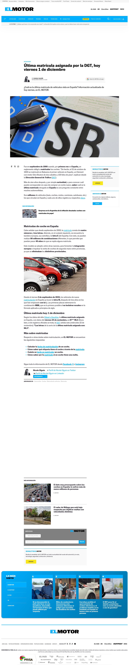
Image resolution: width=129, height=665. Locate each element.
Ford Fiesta (66, 1)
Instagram (80, 364)
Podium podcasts (60, 662)
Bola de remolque (88, 1)
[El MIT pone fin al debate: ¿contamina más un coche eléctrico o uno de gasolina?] (112, 598)
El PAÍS (43, 657)
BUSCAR (97, 203)
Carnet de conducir (76, 1)
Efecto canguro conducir (43, 1)
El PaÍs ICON (68, 662)
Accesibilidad (48, 644)
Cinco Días (68, 659)
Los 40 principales (52, 657)
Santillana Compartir (71, 657)
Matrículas (64, 381)
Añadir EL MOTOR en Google (97, 79)
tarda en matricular (45, 352)
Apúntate (31, 561)
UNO (55, 659)
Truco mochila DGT (56, 1)
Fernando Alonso (98, 1)
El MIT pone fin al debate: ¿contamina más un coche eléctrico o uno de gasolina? (112, 605)
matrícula (68, 230)
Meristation (94, 662)
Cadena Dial (75, 659)
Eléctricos (22, 19)
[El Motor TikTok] (72, 644)
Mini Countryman (30, 1)
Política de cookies (39, 644)
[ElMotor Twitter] (67, 644)
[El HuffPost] (114, 9)
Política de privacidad (14, 644)
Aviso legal (4, 644)
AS (8, 600)
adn (91, 657)
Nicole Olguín (38, 78)
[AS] (99, 9)
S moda (76, 662)
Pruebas (38, 19)
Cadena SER (79, 657)
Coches (44, 381)
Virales (46, 19)
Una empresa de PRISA (26, 658)
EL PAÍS (9, 595)
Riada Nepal (108, 1)
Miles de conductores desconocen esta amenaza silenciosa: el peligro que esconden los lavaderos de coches (65, 606)
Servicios (85, 19)
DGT (54, 177)
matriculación (29, 300)
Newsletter (66, 19)
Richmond (42, 662)
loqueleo (84, 662)
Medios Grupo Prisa (26, 663)
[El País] (93, 9)
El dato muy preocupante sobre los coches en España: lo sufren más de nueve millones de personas (69, 487)
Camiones (21, 1)
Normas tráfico (13, 1)
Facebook (67, 364)
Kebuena (96, 659)
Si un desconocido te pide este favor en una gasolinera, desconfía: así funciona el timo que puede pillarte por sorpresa (42, 606)
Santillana (61, 657)
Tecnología (54, 19)
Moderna (51, 662)
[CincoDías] (104, 9)
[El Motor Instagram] (70, 644)
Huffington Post (45, 659)
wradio (61, 659)
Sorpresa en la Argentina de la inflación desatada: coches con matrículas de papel (62, 212)
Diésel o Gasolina (51, 317)
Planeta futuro (89, 659)
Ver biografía (38, 376)
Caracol (98, 657)
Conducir (30, 19)
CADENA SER (11, 605)
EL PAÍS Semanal (83, 659)
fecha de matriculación (47, 346)
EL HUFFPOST (11, 590)
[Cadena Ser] (122, 9)
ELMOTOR (11, 584)
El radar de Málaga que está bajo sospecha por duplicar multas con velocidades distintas (69, 509)
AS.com (85, 657)
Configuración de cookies (26, 644)
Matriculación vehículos (53, 381)
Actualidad (12, 19)
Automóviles (37, 381)
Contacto (54, 644)
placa (82, 198)
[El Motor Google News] (75, 644)
